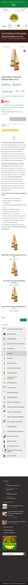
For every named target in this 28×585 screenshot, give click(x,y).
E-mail (22, 9)
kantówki (7, 126)
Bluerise (24, 583)
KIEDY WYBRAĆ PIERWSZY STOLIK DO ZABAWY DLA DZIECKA (16, 513)
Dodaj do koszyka (18, 119)
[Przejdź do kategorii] (24, 554)
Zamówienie (5, 2)
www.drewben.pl (10, 498)
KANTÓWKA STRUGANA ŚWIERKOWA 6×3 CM (14, 307)
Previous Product (7, 46)
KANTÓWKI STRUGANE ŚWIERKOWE (20, 38)
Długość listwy (7, 91)
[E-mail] (25, 8)
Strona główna (4, 38)
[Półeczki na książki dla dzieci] (4, 506)
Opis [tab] (14, 138)
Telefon (5, 9)
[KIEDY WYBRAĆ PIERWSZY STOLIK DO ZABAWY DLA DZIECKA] (4, 514)
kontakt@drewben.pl (11, 494)
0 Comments (15, 507)
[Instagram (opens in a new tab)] (15, 5)
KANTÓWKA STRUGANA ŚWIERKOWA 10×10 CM (14, 281)
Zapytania (17, 2)
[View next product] (26, 47)
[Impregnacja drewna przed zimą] (4, 522)
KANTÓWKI (10, 38)
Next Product (22, 46)
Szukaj (3, 317)
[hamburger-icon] (9, 26)
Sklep (4, 26)
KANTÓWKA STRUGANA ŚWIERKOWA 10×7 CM (14, 256)
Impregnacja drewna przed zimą (17, 521)
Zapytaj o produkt (10, 130)
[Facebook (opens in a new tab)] (13, 5)
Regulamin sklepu (8, 530)
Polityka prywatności (9, 532)
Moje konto (11, 2)
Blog (14, 3)
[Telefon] (2, 8)
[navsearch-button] (26, 25)
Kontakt (23, 2)
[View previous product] (2, 47)
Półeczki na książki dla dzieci (16, 505)
